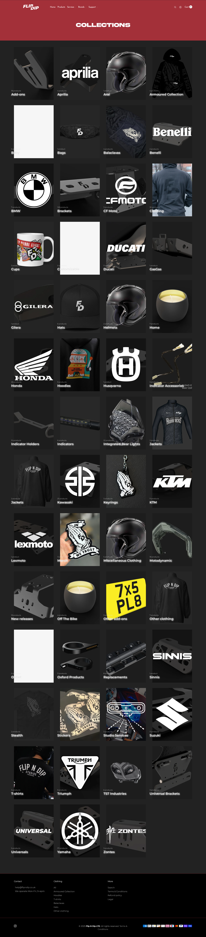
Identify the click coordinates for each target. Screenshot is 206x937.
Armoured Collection (64, 891)
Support (92, 7)
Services (70, 7)
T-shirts (57, 899)
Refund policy (115, 895)
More (110, 881)
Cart (188, 7)
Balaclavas (59, 903)
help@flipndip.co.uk (25, 887)
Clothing (58, 881)
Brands (81, 7)
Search (111, 887)
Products (61, 7)
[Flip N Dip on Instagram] (15, 926)
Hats (56, 907)
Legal (110, 899)
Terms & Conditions (117, 891)
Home (52, 7)
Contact (18, 881)
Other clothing (61, 911)
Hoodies (58, 895)
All (55, 887)
